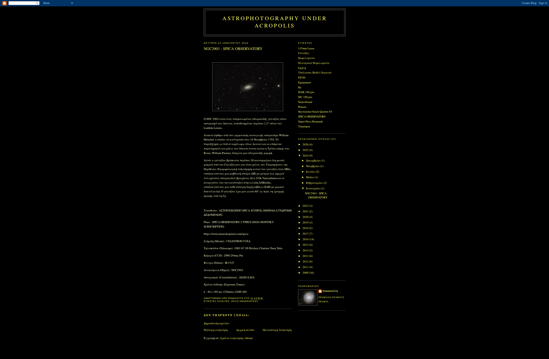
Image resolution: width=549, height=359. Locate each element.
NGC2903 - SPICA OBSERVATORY (316, 195)
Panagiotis (330, 291)
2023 (306, 206)
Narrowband (305, 102)
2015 (306, 245)
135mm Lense (306, 48)
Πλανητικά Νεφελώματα (313, 63)
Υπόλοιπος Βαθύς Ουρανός (315, 72)
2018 (306, 228)
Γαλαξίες (223, 301)
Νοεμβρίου (313, 166)
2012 (306, 261)
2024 (306, 155)
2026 (306, 144)
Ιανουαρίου (313, 188)
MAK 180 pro (306, 92)
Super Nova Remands (310, 121)
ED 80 (301, 77)
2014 (306, 250)
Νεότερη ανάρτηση (216, 330)
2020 (306, 217)
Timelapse (304, 126)
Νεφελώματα (306, 58)
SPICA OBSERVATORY (244, 301)
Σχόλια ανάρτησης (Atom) (236, 338)
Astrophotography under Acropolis (274, 21)
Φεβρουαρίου (314, 183)
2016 (306, 239)
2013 (306, 256)
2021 (306, 211)
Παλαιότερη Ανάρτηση (277, 330)
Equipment (304, 82)
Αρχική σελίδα (245, 330)
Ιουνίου (311, 171)
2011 (306, 267)
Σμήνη (302, 68)
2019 (306, 222)
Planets (302, 107)
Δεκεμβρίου (313, 160)
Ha (299, 87)
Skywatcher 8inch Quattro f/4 (315, 111)
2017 (306, 233)
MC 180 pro (305, 97)
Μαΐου (310, 177)
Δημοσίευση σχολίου (216, 323)
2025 (306, 150)
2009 (306, 273)
